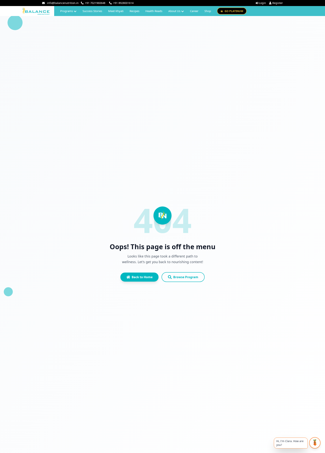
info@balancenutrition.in (63, 3)
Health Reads (153, 11)
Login (262, 3)
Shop (207, 11)
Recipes (134, 11)
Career (194, 11)
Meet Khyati (116, 11)
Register (277, 3)
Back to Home (142, 277)
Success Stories (92, 11)
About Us (174, 11)
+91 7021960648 (95, 3)
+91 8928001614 (123, 3)
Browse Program (185, 277)
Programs (66, 11)
